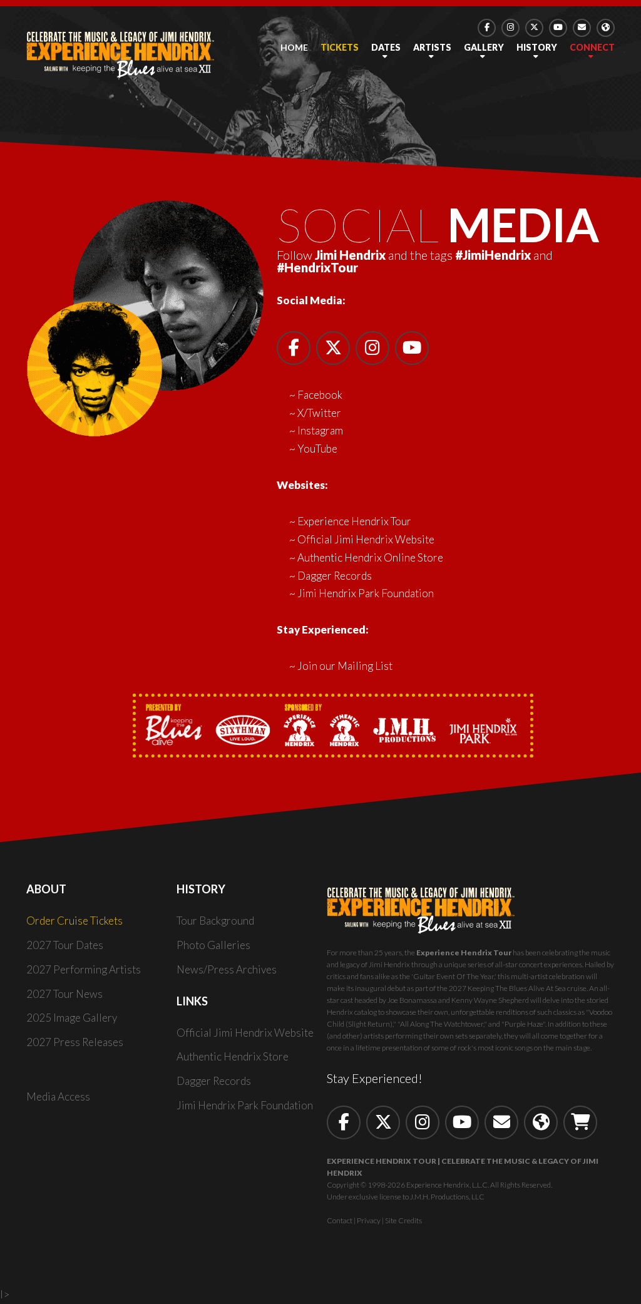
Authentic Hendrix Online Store (370, 557)
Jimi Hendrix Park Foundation (365, 593)
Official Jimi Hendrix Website (365, 539)
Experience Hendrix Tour (354, 521)
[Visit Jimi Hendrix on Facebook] (487, 28)
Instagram (320, 430)
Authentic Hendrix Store (233, 1056)
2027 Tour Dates (64, 945)
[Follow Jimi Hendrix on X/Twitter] (534, 28)
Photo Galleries (213, 945)
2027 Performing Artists (83, 969)
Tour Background (215, 920)
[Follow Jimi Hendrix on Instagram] (510, 28)
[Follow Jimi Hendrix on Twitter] (383, 1122)
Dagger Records (334, 575)
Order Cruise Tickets (74, 920)
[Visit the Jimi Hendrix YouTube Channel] (558, 28)
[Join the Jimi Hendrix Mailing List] (582, 28)
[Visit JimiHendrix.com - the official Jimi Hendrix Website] (606, 28)
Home (294, 47)
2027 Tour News (64, 993)
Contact (339, 1220)
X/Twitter (319, 412)
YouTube (317, 448)
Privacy (369, 1220)
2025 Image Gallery (71, 1017)
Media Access (58, 1096)
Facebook (319, 394)
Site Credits (403, 1220)
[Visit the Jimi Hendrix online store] (580, 1122)
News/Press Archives (227, 969)
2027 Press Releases (74, 1042)
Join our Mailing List (344, 665)
